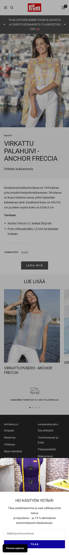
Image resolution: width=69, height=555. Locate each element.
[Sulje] (64, 463)
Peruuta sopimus (15, 548)
